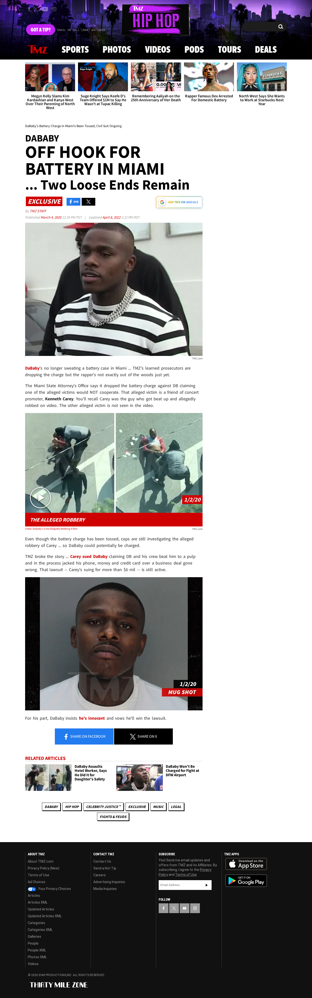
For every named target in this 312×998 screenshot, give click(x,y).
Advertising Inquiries (109, 882)
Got (40, 30)
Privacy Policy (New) (43, 868)
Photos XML (37, 957)
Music (158, 806)
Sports (75, 50)
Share (87, 736)
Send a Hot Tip (104, 868)
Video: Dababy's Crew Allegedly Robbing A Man (51, 528)
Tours (229, 50)
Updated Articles (41, 909)
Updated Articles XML (45, 916)
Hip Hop (72, 806)
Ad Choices (36, 882)
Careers (99, 875)
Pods (194, 50)
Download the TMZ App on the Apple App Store (246, 864)
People (33, 943)
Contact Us (102, 861)
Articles (34, 895)
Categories (36, 923)
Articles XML (38, 902)
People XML (37, 950)
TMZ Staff (38, 211)
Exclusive (137, 806)
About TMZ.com (40, 861)
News (37, 50)
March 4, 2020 (51, 217)
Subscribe (207, 885)
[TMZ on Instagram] (54, 9)
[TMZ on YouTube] (184, 908)
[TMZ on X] (36, 9)
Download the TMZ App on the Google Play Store (246, 881)
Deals (266, 50)
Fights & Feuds (113, 816)
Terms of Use (38, 875)
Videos (157, 50)
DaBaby (51, 806)
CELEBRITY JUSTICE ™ (103, 806)
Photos (117, 50)
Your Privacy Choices (54, 889)
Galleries (34, 936)
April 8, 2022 (111, 217)
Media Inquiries (105, 889)
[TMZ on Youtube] (45, 9)
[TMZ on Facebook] (29, 9)
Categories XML (40, 930)
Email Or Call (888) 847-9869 (81, 30)
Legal (176, 806)
